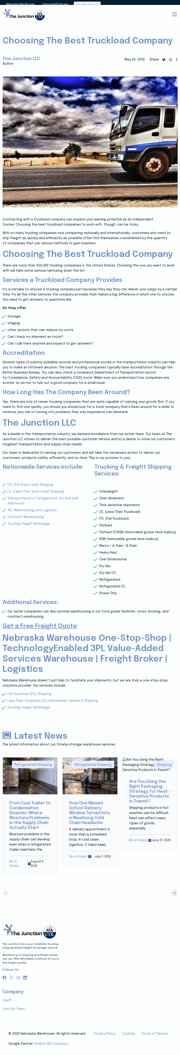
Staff (7, 1000)
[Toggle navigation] (174, 14)
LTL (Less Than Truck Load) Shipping (36, 491)
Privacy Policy (105, 1033)
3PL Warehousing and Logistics (32, 510)
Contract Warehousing (26, 517)
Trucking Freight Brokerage (29, 524)
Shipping (164, 765)
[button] (174, 893)
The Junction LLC (87, 4)
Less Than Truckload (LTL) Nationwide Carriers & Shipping (53, 700)
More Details (14, 864)
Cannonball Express (55, 4)
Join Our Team (14, 1009)
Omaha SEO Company (51, 1043)
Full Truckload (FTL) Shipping (30, 694)
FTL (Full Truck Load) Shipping (30, 484)
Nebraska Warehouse (20, 4)
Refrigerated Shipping (33, 765)
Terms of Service (155, 1033)
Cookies (128, 1033)
